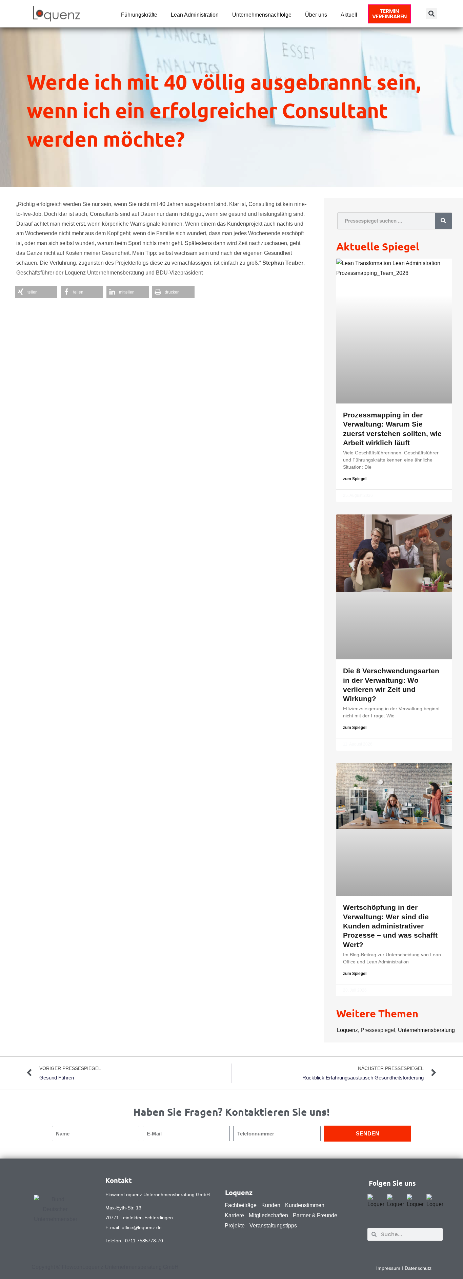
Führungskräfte (139, 15)
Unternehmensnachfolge (261, 15)
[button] (431, 13)
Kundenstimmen (304, 1205)
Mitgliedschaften (268, 1215)
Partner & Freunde (315, 1215)
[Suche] (443, 221)
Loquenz (347, 1030)
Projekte (235, 1225)
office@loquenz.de (142, 1227)
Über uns (316, 15)
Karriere (234, 1215)
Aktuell (349, 15)
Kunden (270, 1205)
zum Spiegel (354, 478)
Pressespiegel (378, 1030)
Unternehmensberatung (426, 1030)
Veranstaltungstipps (273, 1225)
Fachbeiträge (241, 1205)
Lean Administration (195, 15)
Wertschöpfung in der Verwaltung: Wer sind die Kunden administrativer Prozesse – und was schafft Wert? (390, 925)
